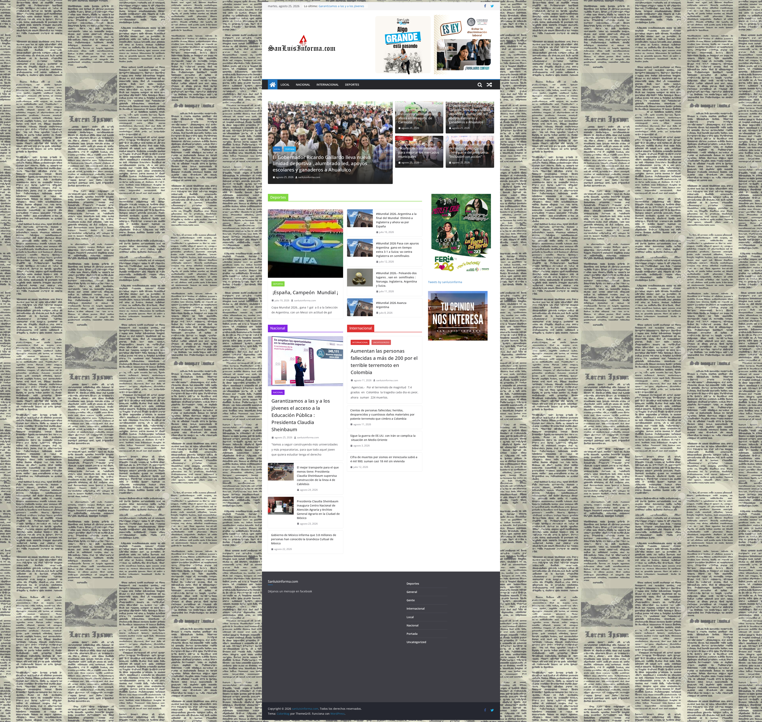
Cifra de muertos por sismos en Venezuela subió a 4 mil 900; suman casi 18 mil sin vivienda (383, 459)
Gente (411, 600)
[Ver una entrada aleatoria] (489, 84)
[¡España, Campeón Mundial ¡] (305, 243)
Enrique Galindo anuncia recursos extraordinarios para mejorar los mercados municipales (329, 166)
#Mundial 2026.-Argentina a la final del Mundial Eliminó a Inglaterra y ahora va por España (396, 220)
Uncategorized (381, 342)
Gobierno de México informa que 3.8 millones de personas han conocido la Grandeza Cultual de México (303, 539)
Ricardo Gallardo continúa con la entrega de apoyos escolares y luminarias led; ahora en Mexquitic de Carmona (418, 114)
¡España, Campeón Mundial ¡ (304, 292)
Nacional (303, 84)
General (412, 592)
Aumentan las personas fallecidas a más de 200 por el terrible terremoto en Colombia (384, 361)
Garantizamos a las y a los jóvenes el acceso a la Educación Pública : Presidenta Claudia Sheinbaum (300, 415)
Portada (289, 155)
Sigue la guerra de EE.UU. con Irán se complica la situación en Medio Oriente (383, 438)
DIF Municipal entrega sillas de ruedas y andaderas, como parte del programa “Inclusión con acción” (469, 150)
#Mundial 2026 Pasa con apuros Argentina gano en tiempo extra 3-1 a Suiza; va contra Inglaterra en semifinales (397, 249)
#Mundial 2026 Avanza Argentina (391, 305)
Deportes (352, 84)
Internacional (328, 84)
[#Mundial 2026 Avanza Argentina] (360, 307)
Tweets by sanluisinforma (445, 282)
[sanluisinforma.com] (272, 84)
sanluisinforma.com (309, 177)
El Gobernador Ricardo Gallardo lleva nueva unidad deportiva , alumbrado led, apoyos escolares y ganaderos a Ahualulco (470, 114)
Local (285, 84)
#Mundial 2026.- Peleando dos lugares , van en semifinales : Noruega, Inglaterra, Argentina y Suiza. (396, 279)
